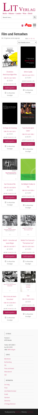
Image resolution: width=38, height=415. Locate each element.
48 (31, 38)
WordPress (17, 412)
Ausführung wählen (10, 88)
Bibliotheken (7, 359)
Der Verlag (6, 384)
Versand (9, 84)
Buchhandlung (7, 362)
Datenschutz (7, 401)
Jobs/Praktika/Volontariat (10, 391)
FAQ (5, 365)
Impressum (7, 397)
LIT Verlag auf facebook (9, 404)
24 (29, 38)
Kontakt (6, 394)
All (34, 38)
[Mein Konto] (22, 25)
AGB (5, 375)
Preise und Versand (9, 368)
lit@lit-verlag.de (11, 349)
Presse (6, 388)
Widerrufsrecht (8, 372)
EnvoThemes (30, 412)
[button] (9, 94)
